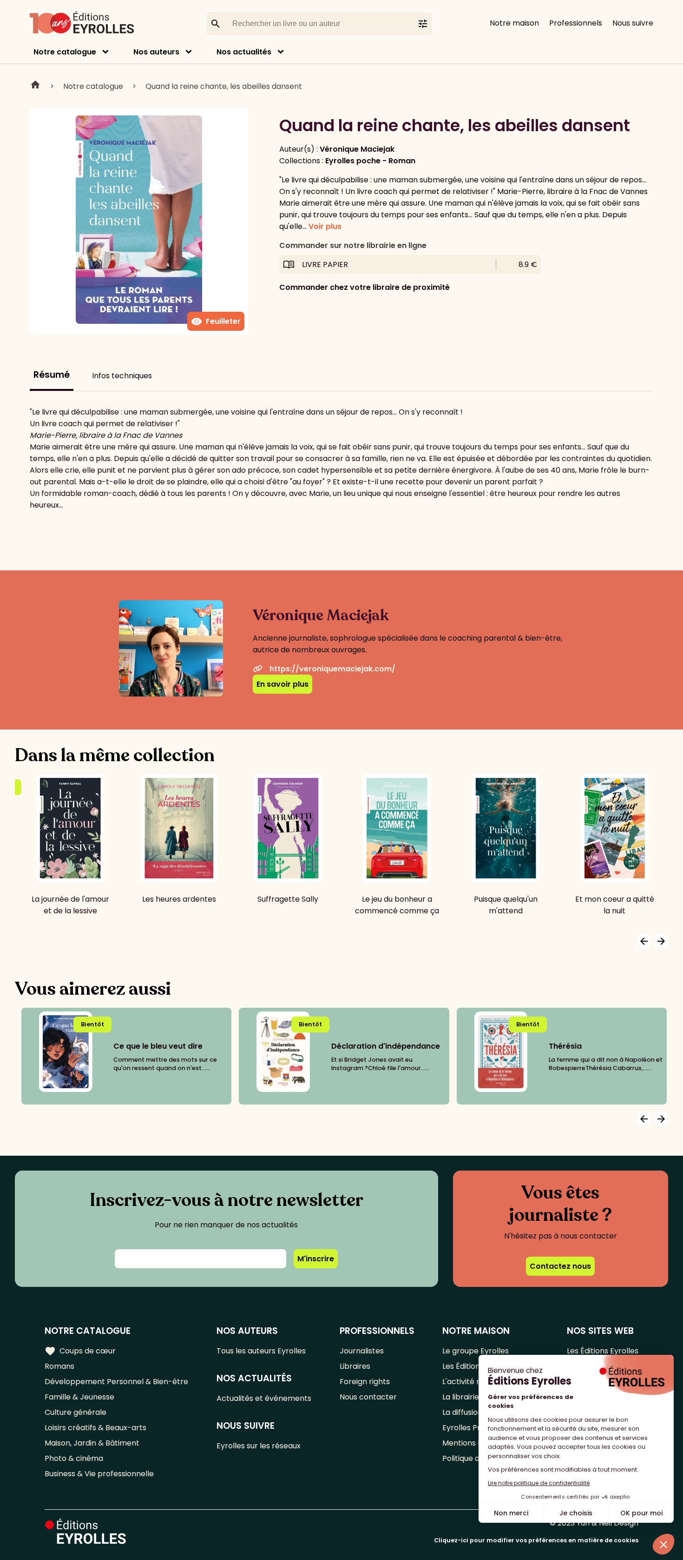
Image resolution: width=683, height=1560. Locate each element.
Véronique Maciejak (357, 149)
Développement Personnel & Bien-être (116, 1381)
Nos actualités (244, 52)
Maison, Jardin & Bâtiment (92, 1443)
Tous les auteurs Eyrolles (261, 1351)
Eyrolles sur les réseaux (259, 1445)
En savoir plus (282, 684)
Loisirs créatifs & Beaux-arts (95, 1427)
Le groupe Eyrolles (475, 1351)
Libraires (355, 1366)
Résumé (51, 374)
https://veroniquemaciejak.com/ (332, 668)
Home (35, 86)
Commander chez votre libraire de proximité (364, 287)
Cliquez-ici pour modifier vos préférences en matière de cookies (536, 1540)
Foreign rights (365, 1381)
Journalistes (362, 1351)
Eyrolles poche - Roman (370, 160)
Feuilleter (216, 321)
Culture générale (75, 1412)
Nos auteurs (156, 52)
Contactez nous (560, 1266)
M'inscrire (315, 1258)
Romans (59, 1366)
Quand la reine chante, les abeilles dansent (223, 86)
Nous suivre (632, 23)
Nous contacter (368, 1397)
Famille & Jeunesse (79, 1397)
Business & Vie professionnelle (99, 1473)
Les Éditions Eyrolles (602, 1351)
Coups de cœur (80, 1351)
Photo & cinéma (74, 1458)
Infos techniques (122, 375)
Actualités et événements (264, 1398)
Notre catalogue (64, 52)
